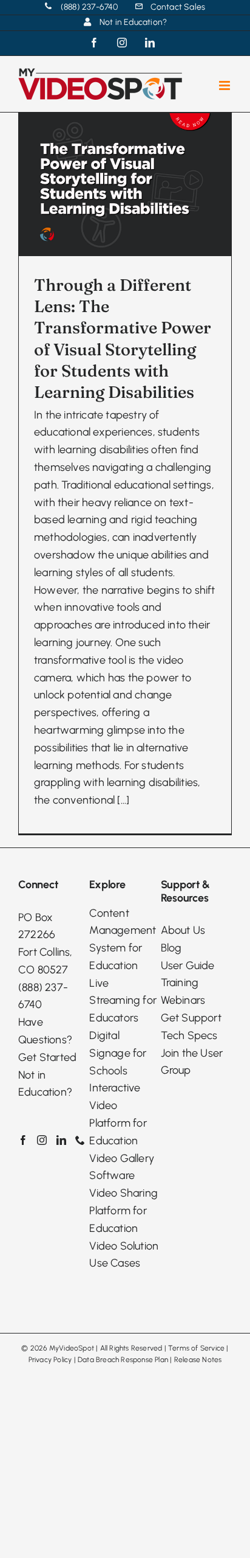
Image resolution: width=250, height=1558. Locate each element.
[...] (123, 800)
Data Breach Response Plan (123, 1359)
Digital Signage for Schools (117, 1053)
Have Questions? (45, 1030)
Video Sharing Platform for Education (123, 1210)
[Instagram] (42, 1140)
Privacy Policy (50, 1359)
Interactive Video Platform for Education (117, 1114)
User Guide (188, 965)
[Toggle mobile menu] (225, 85)
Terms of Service (196, 1348)
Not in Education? (45, 1083)
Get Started (47, 1057)
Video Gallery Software (121, 1167)
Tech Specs (189, 1035)
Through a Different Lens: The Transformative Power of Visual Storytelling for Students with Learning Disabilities (122, 338)
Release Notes (198, 1359)
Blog (171, 948)
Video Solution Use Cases (123, 1254)
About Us (183, 930)
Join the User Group (192, 1061)
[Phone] (80, 1140)
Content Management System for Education (122, 939)
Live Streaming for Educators (123, 1000)
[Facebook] (23, 1140)
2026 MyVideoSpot (62, 1348)
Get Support (191, 1017)
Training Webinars (183, 991)
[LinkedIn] (61, 1140)
